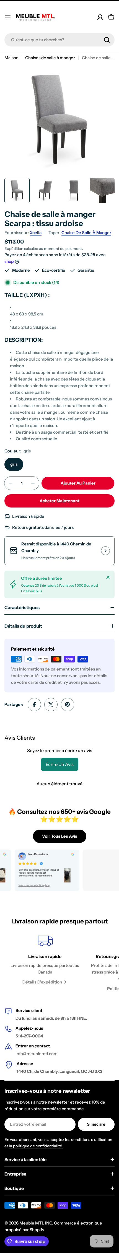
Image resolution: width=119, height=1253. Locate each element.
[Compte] (100, 17)
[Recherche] (107, 40)
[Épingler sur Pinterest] (67, 704)
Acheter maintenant (59, 500)
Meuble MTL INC (35, 1223)
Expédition (13, 248)
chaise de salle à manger (86, 232)
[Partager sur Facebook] (34, 704)
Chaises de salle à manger (50, 57)
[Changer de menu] (7, 17)
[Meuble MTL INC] (39, 870)
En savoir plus (31, 591)
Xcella (36, 232)
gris (13, 464)
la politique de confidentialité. (36, 1145)
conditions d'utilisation (91, 1139)
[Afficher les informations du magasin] (105, 550)
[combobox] (59, 39)
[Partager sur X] (51, 704)
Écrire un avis (60, 764)
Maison (11, 57)
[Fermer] (108, 577)
